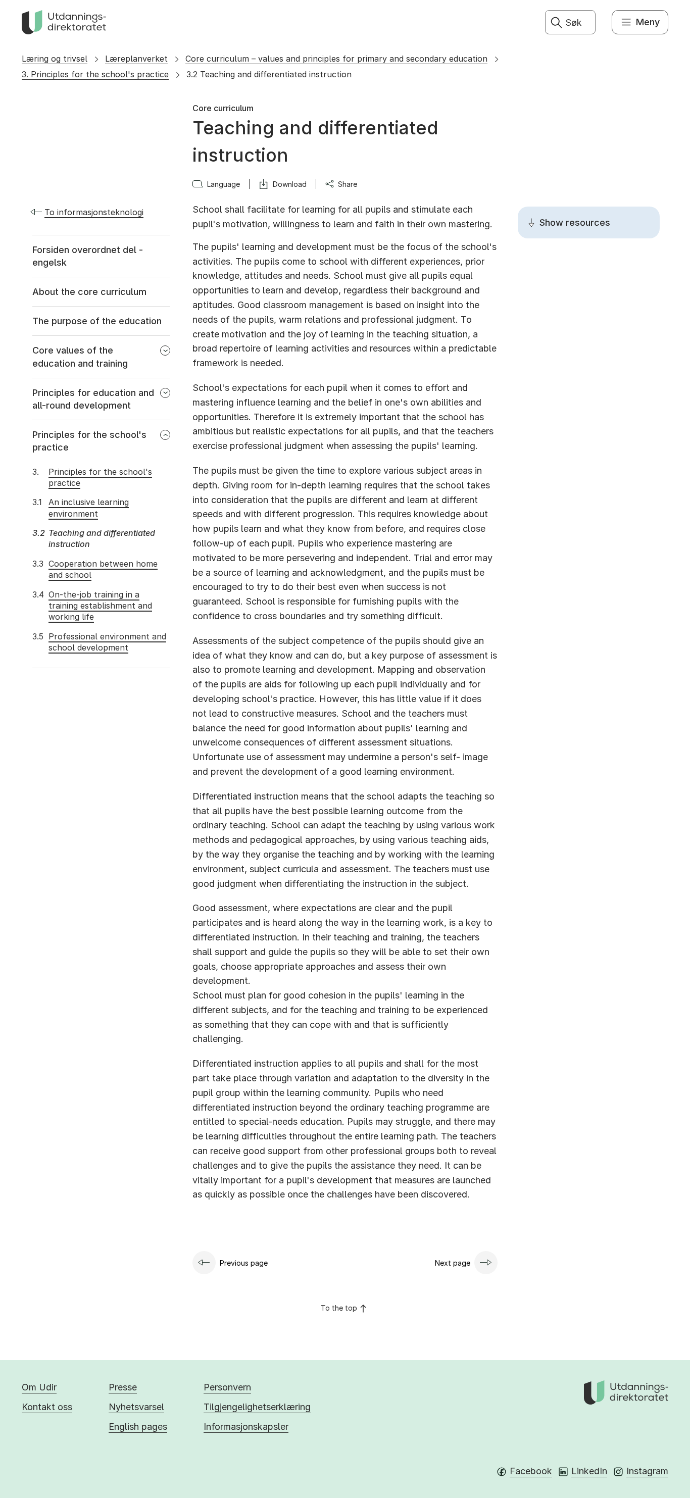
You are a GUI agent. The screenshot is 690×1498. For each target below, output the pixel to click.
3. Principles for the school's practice (95, 74)
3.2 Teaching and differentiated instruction (269, 74)
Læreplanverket (136, 59)
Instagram (647, 1471)
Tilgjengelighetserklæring (257, 1407)
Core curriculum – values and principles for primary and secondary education (336, 59)
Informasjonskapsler (246, 1426)
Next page (452, 1263)
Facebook (531, 1471)
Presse (123, 1387)
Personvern (227, 1387)
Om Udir (39, 1387)
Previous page (244, 1263)
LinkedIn (589, 1471)
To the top (339, 1308)
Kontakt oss (47, 1407)
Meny (648, 22)
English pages (138, 1426)
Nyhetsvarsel (136, 1407)
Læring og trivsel (54, 59)
